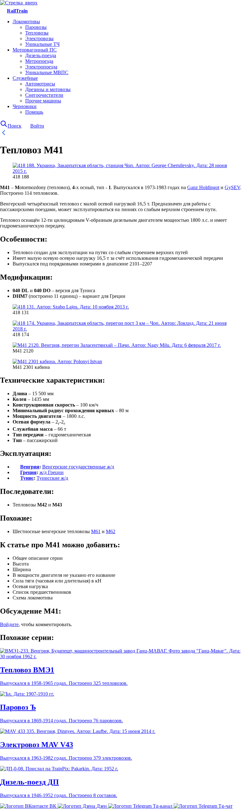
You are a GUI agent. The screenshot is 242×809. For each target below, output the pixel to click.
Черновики (25, 106)
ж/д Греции (51, 472)
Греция (28, 472)
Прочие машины (43, 100)
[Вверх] (18, 2)
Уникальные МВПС (46, 72)
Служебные (25, 78)
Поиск (14, 125)
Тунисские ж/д (52, 478)
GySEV (232, 187)
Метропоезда (39, 61)
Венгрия (29, 466)
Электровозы (39, 38)
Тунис (27, 478)
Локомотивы (26, 21)
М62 (110, 531)
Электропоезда (41, 66)
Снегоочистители (44, 95)
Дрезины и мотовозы (48, 89)
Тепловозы (37, 33)
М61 (96, 531)
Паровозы (36, 27)
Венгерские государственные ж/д (78, 466)
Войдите (9, 624)
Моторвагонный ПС (35, 49)
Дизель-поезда (40, 55)
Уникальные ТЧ (42, 44)
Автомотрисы (40, 83)
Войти (37, 125)
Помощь (34, 112)
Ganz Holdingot (203, 187)
